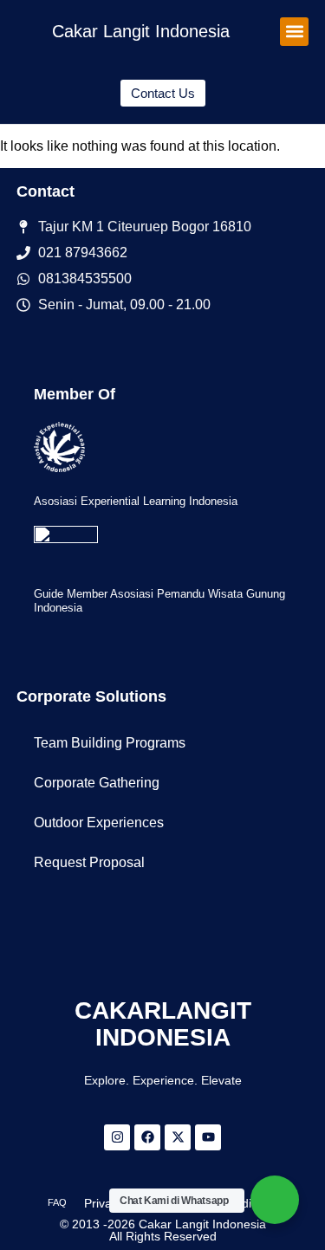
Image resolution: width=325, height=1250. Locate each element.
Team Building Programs (109, 742)
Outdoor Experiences (99, 822)
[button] (294, 31)
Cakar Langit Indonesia (141, 31)
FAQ (57, 1202)
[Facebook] (147, 1137)
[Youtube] (208, 1137)
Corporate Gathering (96, 782)
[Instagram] (117, 1137)
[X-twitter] (178, 1137)
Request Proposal (89, 862)
